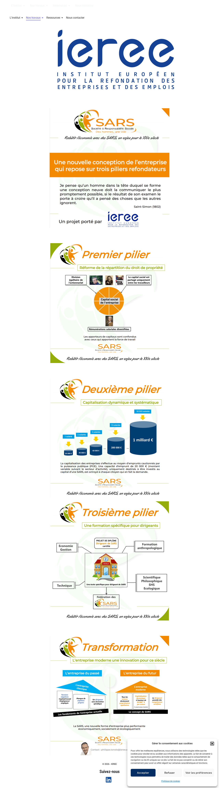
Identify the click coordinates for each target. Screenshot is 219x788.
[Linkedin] (108, 780)
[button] (212, 743)
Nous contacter (84, 5)
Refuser (169, 772)
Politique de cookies (170, 781)
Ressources (53, 17)
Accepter (143, 772)
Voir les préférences (198, 772)
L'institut (15, 17)
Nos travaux (33, 17)
